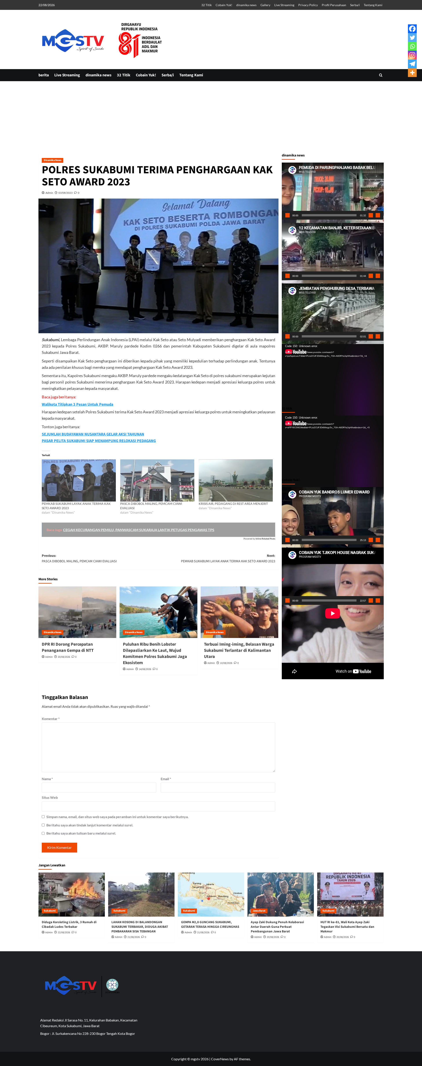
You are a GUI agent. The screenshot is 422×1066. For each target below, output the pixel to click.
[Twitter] (412, 37)
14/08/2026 (145, 669)
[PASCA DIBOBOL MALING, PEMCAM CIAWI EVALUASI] (157, 480)
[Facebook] (412, 28)
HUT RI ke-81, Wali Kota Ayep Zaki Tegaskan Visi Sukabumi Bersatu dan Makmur (347, 927)
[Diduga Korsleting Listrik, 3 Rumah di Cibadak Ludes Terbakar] (71, 895)
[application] (333, 191)
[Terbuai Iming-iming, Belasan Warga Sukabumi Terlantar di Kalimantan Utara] (239, 612)
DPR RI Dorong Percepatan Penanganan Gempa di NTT (68, 647)
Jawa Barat (259, 911)
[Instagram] (412, 55)
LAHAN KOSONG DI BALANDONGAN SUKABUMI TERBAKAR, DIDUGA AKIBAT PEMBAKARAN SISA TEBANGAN (139, 927)
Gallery (265, 5)
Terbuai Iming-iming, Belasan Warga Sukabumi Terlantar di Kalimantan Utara (239, 650)
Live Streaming (284, 5)
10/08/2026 (226, 663)
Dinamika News (52, 160)
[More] (412, 72)
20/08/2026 (64, 657)
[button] (381, 75)
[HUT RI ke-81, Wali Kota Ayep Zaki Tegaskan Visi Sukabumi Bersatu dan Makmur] (350, 895)
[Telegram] (412, 63)
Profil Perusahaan (334, 5)
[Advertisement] (211, 149)
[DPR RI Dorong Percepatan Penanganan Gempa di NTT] (77, 612)
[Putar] (287, 215)
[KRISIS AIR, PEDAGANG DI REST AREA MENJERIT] (236, 480)
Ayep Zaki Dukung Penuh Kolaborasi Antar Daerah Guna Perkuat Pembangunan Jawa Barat (277, 927)
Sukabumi (50, 911)
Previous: (79, 558)
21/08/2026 (133, 937)
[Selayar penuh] (378, 215)
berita (43, 75)
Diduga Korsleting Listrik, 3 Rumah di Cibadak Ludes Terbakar (69, 924)
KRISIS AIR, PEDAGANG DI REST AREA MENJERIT (233, 503)
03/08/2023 (65, 192)
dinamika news (246, 5)
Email (166, 779)
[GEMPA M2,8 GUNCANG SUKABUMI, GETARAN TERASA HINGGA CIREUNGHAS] (211, 895)
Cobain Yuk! (224, 5)
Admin (49, 192)
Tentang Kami (373, 5)
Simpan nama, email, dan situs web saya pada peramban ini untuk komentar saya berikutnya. (117, 817)
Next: (228, 558)
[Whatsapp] (412, 46)
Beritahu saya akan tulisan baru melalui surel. (81, 833)
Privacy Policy (308, 5)
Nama (47, 779)
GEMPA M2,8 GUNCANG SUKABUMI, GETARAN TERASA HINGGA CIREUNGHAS (210, 924)
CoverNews (220, 1059)
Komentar (51, 719)
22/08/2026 (64, 932)
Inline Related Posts (265, 538)
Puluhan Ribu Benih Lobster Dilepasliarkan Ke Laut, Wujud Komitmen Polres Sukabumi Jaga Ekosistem (155, 653)
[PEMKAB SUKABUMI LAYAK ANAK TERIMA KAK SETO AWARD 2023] (79, 480)
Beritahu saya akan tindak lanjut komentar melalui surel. (89, 825)
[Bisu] (371, 215)
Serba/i (355, 5)
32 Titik (206, 5)
